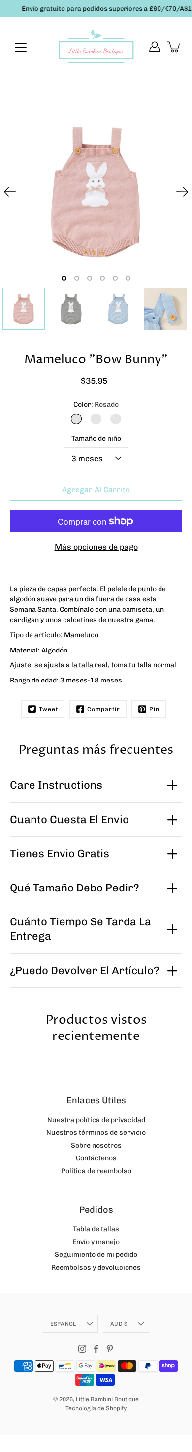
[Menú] (21, 47)
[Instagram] (82, 1349)
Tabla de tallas (96, 1229)
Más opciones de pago (96, 547)
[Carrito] (174, 47)
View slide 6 (128, 278)
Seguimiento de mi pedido (96, 1254)
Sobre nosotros (96, 1145)
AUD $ (118, 1323)
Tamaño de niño (96, 438)
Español (63, 1323)
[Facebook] (96, 1349)
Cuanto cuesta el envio (69, 819)
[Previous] (10, 192)
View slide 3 (89, 278)
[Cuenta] (154, 47)
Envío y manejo (96, 1242)
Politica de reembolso (96, 1171)
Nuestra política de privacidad (96, 1120)
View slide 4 (102, 278)
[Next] (182, 192)
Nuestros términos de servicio (96, 1132)
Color (96, 404)
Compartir (103, 709)
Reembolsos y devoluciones (96, 1267)
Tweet (48, 709)
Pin (154, 709)
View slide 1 (64, 278)
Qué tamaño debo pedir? (74, 887)
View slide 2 (76, 278)
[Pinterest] (109, 1349)
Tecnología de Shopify (96, 1408)
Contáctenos (96, 1158)
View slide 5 (115, 278)
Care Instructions (56, 785)
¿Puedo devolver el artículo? (85, 970)
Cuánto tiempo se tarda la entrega (80, 929)
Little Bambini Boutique (107, 1399)
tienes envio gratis (59, 853)
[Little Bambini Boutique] (96, 46)
